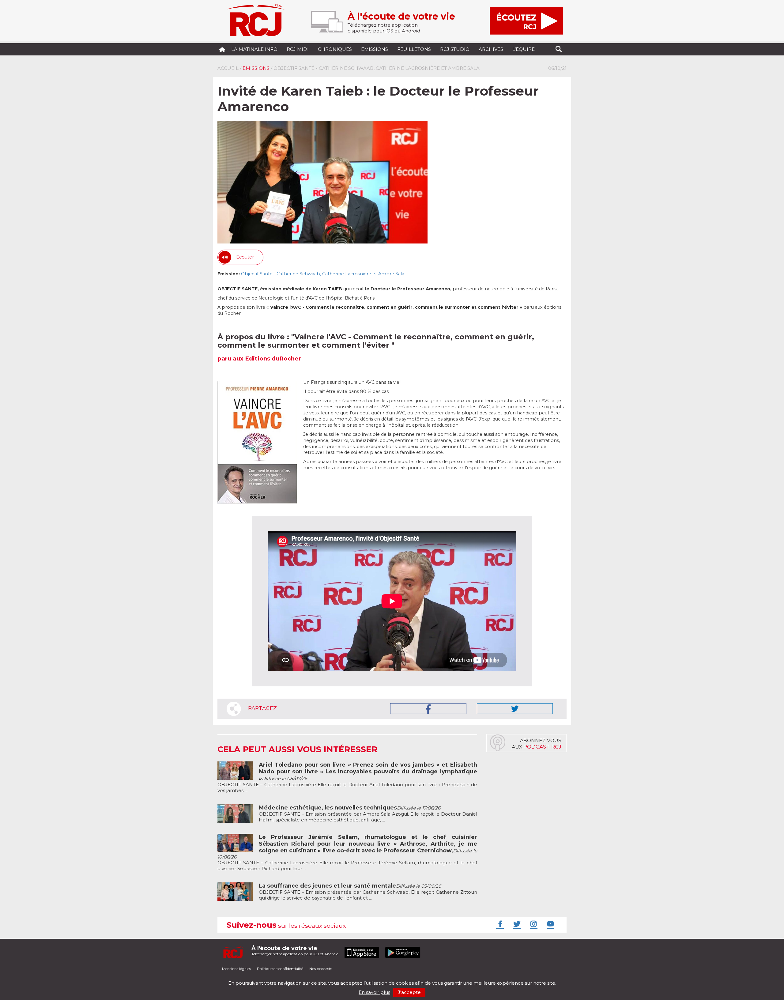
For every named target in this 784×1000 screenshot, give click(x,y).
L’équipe (523, 49)
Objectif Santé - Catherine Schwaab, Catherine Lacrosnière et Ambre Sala (322, 274)
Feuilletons (414, 49)
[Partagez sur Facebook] (428, 708)
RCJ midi (298, 49)
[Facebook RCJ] (499, 923)
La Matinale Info (254, 49)
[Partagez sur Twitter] (515, 708)
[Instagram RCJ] (533, 923)
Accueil (228, 68)
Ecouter (245, 257)
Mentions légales (236, 968)
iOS (389, 31)
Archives (491, 49)
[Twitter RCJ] (516, 923)
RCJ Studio (454, 49)
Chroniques (335, 49)
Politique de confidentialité (280, 968)
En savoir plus (374, 992)
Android (411, 31)
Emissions (374, 49)
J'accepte (409, 992)
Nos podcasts (320, 968)
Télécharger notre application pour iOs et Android (294, 950)
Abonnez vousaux (536, 744)
